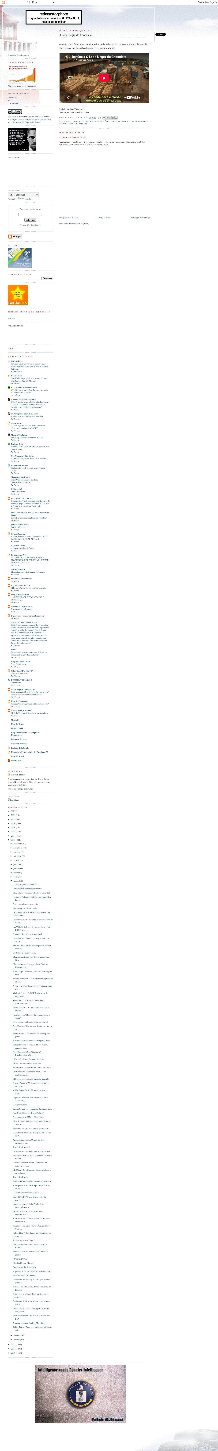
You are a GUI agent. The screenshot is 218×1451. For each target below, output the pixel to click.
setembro (18, 856)
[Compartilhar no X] (110, 117)
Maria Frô (16, 719)
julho (16, 864)
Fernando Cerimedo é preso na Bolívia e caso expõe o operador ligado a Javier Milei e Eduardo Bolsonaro (29, 366)
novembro (18, 847)
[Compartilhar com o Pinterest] (116, 117)
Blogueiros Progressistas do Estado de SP (29, 752)
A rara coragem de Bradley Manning (28, 1322)
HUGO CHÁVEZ (20, 1258)
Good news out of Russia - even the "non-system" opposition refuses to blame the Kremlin (30, 693)
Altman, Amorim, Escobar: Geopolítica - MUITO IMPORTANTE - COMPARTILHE (30, 537)
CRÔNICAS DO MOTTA (22, 670)
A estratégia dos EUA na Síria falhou (28, 1117)
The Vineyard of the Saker (23, 455)
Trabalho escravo (127, 121)
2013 (13, 839)
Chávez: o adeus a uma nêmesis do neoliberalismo (28, 1213)
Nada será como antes (19, 673)
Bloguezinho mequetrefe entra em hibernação (28, 572)
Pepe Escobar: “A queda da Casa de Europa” (32, 1151)
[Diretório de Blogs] (18, 304)
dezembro (18, 843)
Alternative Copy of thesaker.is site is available (28, 458)
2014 (13, 835)
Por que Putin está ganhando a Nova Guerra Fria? (30, 703)
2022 (13, 815)
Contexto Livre (18, 545)
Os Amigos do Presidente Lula (24, 413)
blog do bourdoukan (20, 594)
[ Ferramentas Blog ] (20, 477)
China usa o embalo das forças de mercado (31, 1078)
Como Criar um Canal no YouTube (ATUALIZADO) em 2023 (24, 481)
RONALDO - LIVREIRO (22, 498)
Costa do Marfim (93, 121)
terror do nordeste (19, 743)
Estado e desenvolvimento (24, 1275)
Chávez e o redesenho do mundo (27, 1063)
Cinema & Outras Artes (21, 606)
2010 (13, 1352)
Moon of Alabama (19, 434)
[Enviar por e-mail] (103, 117)
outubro (17, 851)
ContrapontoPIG (18, 554)
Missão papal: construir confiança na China (31, 1040)
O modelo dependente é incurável (27, 934)
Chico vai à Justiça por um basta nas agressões (28, 588)
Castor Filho (12, 97)
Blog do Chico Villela (20, 661)
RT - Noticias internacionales (24, 387)
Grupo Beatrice (18, 533)
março (16, 880)
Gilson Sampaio (18, 569)
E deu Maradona (20, 1104)
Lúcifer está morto (18, 527)
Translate (28, 198)
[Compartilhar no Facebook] (113, 117)
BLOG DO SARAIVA (20, 585)
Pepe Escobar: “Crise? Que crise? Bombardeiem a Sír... (27, 1054)
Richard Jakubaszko (20, 747)
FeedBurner (36, 225)
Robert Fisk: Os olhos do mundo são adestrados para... (28, 1002)
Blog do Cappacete (19, 701)
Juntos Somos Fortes (20, 524)
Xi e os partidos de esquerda (25, 908)
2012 (13, 1344)
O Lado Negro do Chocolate (25, 884)
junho (16, 868)
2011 (13, 1348)
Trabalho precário (78, 123)
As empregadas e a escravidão (25, 904)
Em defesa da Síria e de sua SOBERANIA (30, 1128)
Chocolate (78, 121)
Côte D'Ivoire (110, 121)
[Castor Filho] (9, 100)
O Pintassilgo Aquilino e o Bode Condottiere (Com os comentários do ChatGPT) (28, 426)
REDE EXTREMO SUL (21, 679)
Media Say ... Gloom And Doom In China (27, 437)
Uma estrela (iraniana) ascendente (27, 888)
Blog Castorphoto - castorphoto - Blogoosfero (25, 733)
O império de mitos (18, 664)
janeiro (17, 1339)
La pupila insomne (19, 465)
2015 (13, 831)
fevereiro (18, 1335)
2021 (13, 819)
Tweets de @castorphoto (18, 54)
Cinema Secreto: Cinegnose (23, 399)
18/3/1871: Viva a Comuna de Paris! (28, 1059)
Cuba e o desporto (18, 491)
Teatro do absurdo (20, 1177)
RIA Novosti (16, 375)
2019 (13, 827)
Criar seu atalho (14, 103)
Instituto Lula (17, 443)
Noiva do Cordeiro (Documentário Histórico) (32, 1181)
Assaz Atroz (16, 422)
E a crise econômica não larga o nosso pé (30, 1021)
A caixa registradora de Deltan (22, 548)
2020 (13, 823)
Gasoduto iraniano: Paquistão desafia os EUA (32, 1108)
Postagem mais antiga (140, 217)
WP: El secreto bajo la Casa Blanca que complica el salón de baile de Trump (29, 391)
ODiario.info (17, 488)
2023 (13, 811)
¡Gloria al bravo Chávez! (23, 1263)
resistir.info (16, 760)
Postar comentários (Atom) (77, 223)
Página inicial (105, 217)
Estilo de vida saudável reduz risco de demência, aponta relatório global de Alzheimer (29, 653)
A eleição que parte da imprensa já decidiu (27, 416)
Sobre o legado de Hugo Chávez (27, 1240)
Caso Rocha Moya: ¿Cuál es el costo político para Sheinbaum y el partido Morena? (29, 379)
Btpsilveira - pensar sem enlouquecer (27, 615)
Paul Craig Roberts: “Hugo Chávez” (28, 1112)
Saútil (13, 649)
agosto (17, 860)
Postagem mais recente (68, 217)
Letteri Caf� (17, 728)
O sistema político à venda (21, 609)
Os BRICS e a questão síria (24, 952)
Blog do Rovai (17, 756)
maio (16, 872)
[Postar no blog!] (107, 117)
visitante (11, 318)
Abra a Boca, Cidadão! (21, 710)
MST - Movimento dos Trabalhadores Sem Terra (30, 514)
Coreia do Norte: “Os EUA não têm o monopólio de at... (28, 1205)
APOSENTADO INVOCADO (24, 622)
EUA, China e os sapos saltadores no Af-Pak (31, 892)
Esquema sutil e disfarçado (24, 1267)
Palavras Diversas (19, 739)
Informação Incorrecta (21, 578)
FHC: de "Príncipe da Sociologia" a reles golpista (29, 713)
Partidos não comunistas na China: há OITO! (32, 1067)
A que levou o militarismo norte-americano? (32, 1271)
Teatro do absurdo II (21, 1147)
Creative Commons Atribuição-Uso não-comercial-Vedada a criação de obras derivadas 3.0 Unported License (29, 119)
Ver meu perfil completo (21, 789)
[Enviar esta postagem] (99, 117)
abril (16, 876)
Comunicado (16, 682)
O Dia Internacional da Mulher (26, 1192)
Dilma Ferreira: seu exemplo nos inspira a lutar (29, 517)
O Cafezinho (16, 361)
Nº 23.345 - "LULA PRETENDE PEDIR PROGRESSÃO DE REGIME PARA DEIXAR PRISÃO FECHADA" (30, 560)
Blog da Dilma (17, 724)
